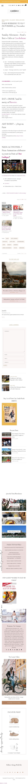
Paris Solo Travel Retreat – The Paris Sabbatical (18, 458)
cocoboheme (20, 241)
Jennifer (4, 311)
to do (15, 247)
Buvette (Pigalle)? (6, 114)
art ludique (14, 238)
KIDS (4, 244)
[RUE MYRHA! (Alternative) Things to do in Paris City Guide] (18, 207)
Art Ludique (17, 175)
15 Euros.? (6, 183)
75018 (7, 238)
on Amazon (23, 1)
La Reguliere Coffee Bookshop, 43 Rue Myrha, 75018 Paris (6, 228)
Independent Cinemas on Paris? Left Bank (14, 299)
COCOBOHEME (6, 81)
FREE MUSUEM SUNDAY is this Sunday (16, 193)
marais (9, 244)
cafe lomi (12, 241)
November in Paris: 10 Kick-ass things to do (14, 290)
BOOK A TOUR (3, 783)
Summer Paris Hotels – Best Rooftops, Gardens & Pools (19, 450)
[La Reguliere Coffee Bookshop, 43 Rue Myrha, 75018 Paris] (7, 223)
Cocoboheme (20, 38)
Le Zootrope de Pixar (7, 175)
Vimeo (23, 175)
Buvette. (13, 102)
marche (16, 244)
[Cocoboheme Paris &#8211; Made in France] (7, 207)
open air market (7, 247)
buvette (5, 241)
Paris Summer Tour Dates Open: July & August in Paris (18, 435)
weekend (21, 247)
